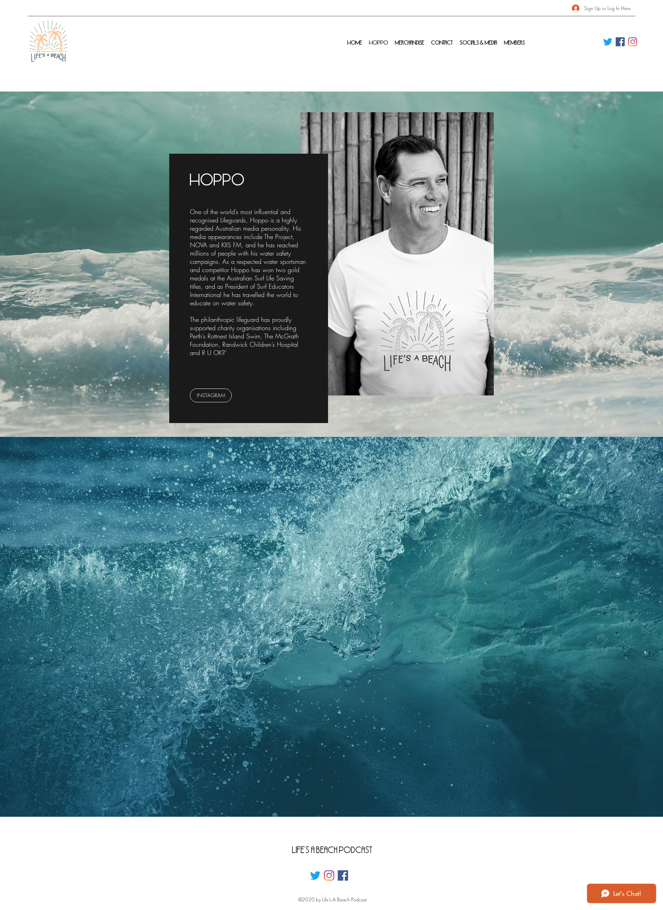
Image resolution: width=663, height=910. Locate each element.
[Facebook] (620, 41)
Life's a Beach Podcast (332, 849)
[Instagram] (632, 41)
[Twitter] (607, 41)
